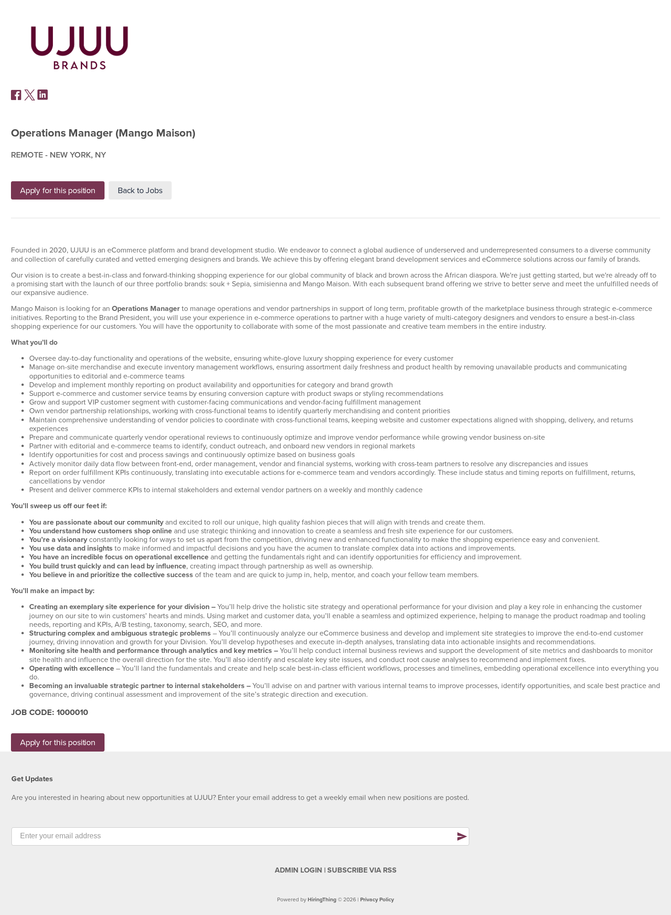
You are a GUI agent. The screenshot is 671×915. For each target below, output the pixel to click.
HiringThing (322, 899)
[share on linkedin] (42, 98)
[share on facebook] (16, 98)
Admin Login (298, 870)
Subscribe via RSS (362, 870)
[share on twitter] (29, 98)
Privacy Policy (377, 899)
